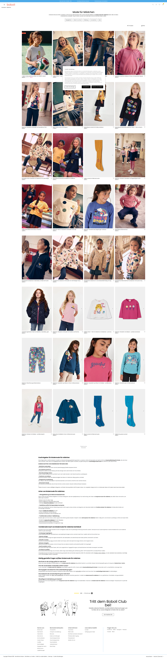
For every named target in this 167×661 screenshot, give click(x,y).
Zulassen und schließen (97, 86)
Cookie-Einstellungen (70, 86)
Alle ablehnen (86, 86)
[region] (84, 78)
